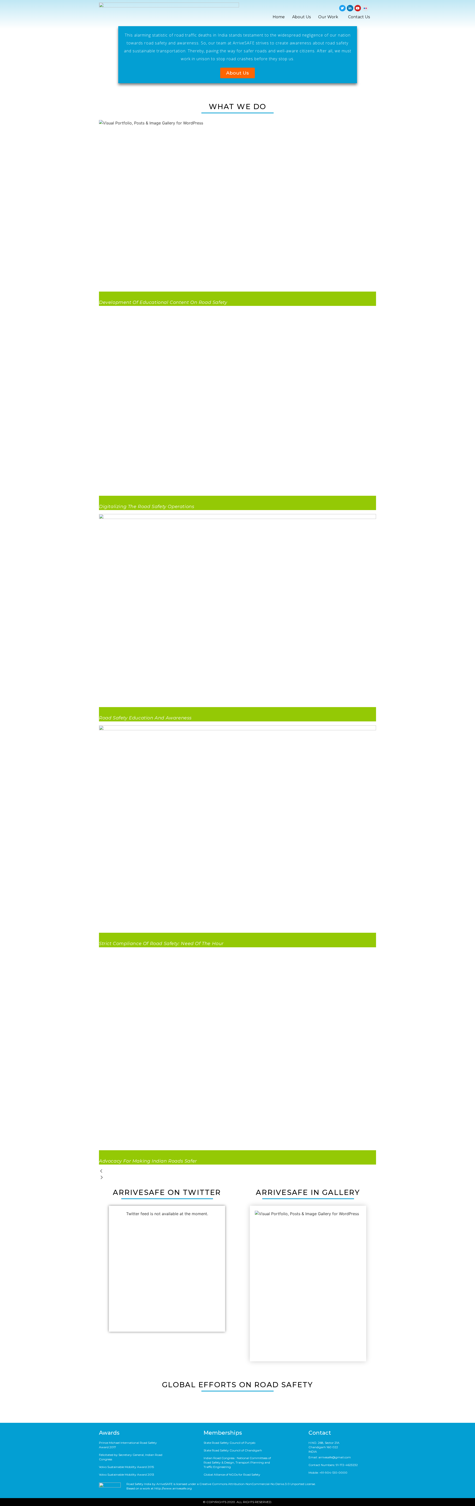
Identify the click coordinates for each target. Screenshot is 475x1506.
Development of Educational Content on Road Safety (163, 302)
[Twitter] (342, 8)
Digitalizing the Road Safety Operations (146, 506)
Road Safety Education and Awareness (145, 718)
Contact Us (359, 17)
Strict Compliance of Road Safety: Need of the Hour (161, 943)
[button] (237, 73)
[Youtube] (358, 8)
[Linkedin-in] (350, 8)
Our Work (328, 17)
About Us (301, 17)
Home (279, 17)
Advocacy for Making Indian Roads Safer (148, 1161)
